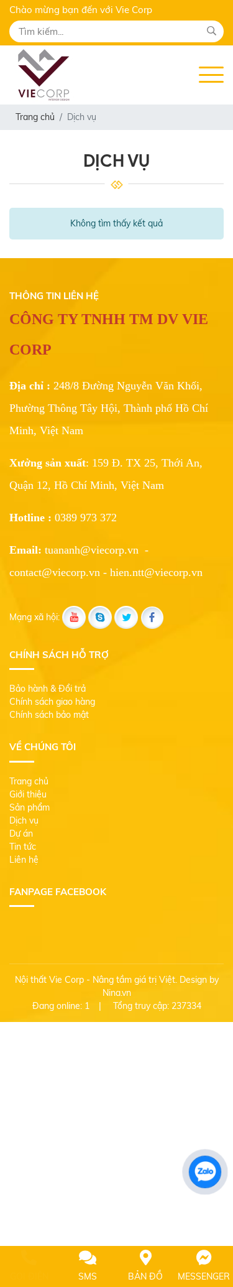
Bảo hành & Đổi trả (47, 688)
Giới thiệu (28, 794)
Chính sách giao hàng (52, 701)
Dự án (21, 833)
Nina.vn (117, 992)
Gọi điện (29, 1276)
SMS (87, 1276)
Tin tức (22, 846)
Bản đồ (145, 1276)
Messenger (204, 1276)
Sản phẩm (29, 807)
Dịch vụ (24, 820)
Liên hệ (24, 859)
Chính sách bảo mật (49, 714)
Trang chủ (28, 781)
